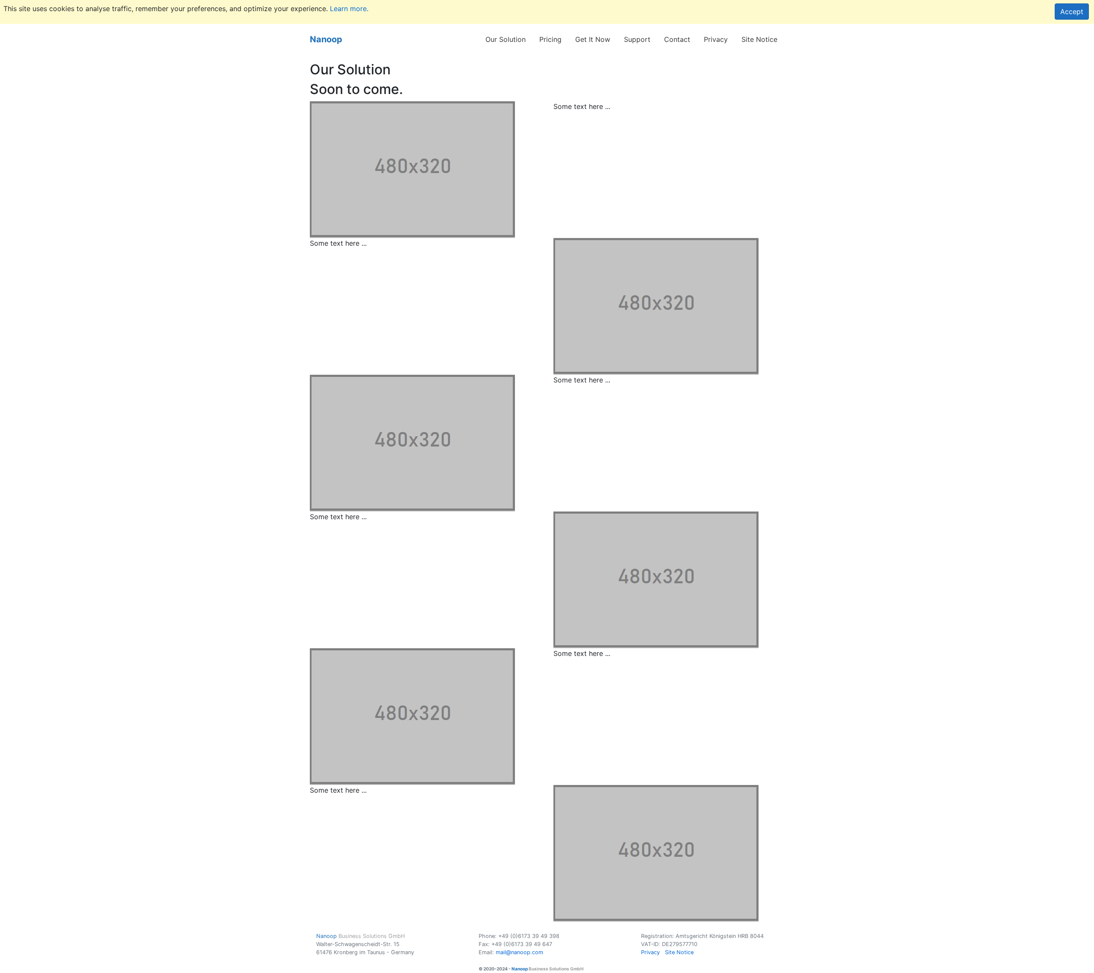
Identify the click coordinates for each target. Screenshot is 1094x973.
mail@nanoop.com (519, 952)
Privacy (716, 39)
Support (637, 39)
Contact (677, 39)
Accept (1071, 11)
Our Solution (505, 39)
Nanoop (326, 39)
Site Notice (759, 39)
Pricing (550, 39)
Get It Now (592, 39)
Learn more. (349, 8)
